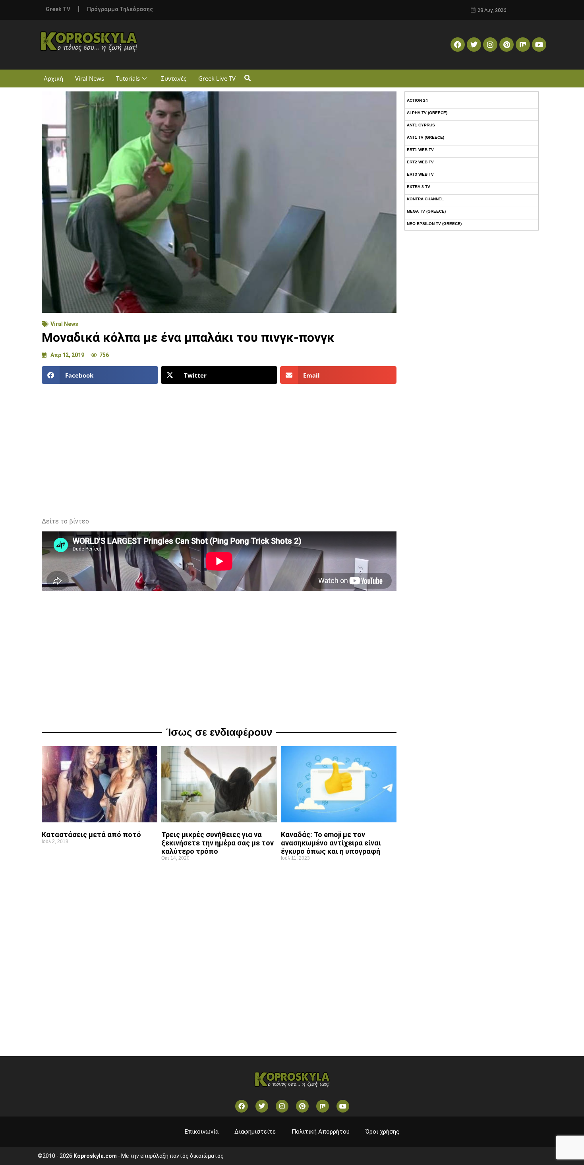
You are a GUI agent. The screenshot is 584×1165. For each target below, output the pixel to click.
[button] (247, 78)
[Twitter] (474, 44)
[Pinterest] (506, 44)
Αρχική (53, 78)
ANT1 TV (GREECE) (425, 137)
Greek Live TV (217, 78)
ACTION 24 (417, 100)
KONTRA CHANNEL (425, 199)
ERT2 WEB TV (420, 162)
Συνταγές (173, 78)
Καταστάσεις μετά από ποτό (91, 834)
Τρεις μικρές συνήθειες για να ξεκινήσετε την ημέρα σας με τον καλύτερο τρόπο (217, 842)
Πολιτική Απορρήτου (321, 1131)
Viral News (89, 78)
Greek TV (58, 9)
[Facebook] (458, 44)
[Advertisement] (219, 447)
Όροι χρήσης (382, 1131)
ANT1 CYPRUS (421, 125)
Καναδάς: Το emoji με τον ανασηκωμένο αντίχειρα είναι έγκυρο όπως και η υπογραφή (331, 842)
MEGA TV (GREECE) (426, 211)
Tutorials (128, 78)
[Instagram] (490, 44)
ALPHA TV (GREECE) (427, 112)
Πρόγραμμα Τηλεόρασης (120, 9)
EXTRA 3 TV (418, 186)
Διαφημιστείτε (255, 1131)
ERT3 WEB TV (420, 174)
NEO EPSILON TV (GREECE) (434, 223)
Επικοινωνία (202, 1131)
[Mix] (523, 44)
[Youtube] (539, 44)
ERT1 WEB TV (420, 149)
